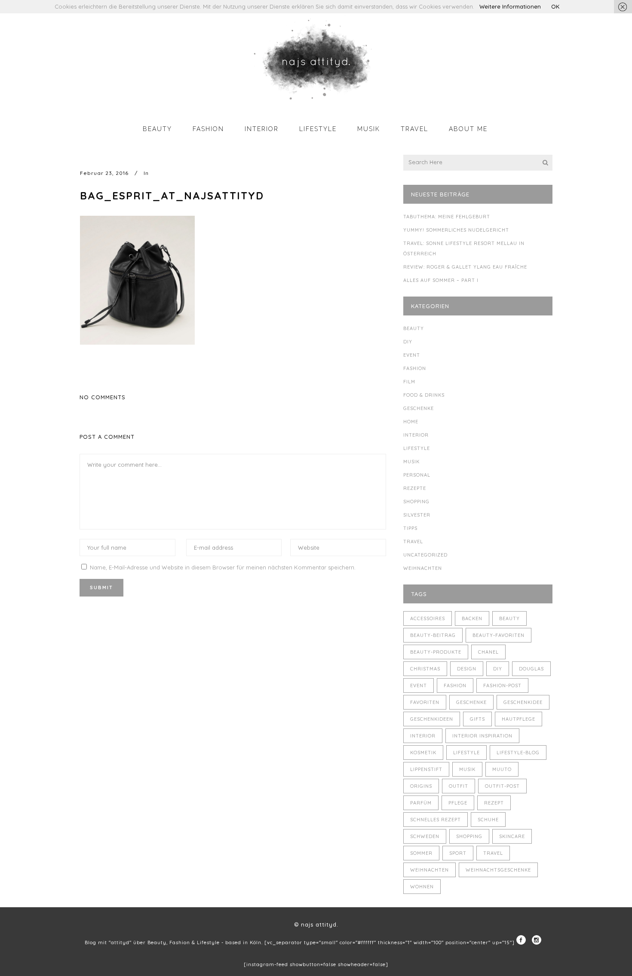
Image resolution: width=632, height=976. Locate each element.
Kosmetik (423, 753)
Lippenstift (426, 769)
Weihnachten (422, 568)
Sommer (421, 853)
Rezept (494, 803)
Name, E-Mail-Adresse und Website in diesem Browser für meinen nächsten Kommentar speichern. (223, 567)
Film (409, 382)
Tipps (410, 528)
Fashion (414, 368)
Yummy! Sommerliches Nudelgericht (456, 230)
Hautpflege (518, 719)
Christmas (425, 669)
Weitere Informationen (510, 6)
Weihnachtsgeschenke (498, 870)
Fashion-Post (502, 685)
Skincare (512, 836)
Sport (457, 853)
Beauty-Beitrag (433, 635)
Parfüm (421, 803)
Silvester (416, 515)
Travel (413, 541)
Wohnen (422, 887)
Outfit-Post (502, 786)
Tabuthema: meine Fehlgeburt (446, 217)
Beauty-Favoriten (498, 635)
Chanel (488, 652)
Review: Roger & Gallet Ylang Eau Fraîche (465, 267)
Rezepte (414, 488)
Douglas (531, 669)
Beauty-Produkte (435, 652)
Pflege (457, 803)
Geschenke (418, 408)
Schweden (424, 836)
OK (555, 6)
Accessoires (427, 618)
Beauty (413, 328)
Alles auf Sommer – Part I (441, 280)
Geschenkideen (431, 719)
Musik (411, 462)
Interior (416, 435)
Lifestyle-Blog (518, 753)
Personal (416, 475)
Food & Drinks (424, 395)
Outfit (458, 786)
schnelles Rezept (435, 820)
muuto (502, 769)
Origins (421, 786)
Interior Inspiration (482, 736)
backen (472, 618)
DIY (407, 342)
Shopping (416, 502)
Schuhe (488, 820)
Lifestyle (416, 448)
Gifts (477, 719)
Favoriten (424, 702)
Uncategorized (425, 555)
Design (466, 669)
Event (411, 355)
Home (410, 422)
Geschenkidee (523, 702)
